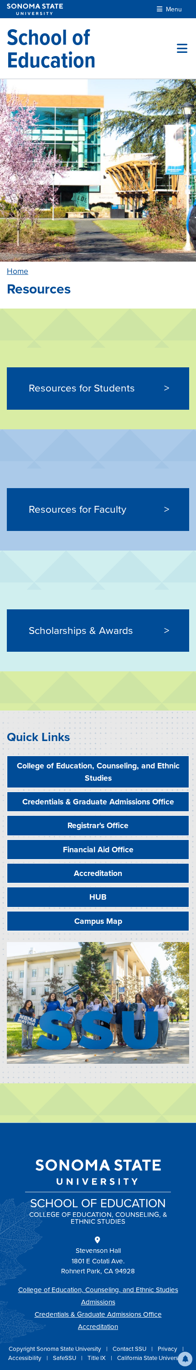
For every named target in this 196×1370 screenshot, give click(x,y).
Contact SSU (130, 1348)
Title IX (97, 1358)
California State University (151, 1358)
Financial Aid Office (98, 849)
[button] (185, 1359)
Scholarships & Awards (81, 630)
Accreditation (98, 873)
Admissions (98, 1302)
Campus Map (98, 921)
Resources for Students (82, 388)
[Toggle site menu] (182, 48)
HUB (98, 897)
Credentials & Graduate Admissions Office (98, 802)
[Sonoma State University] (35, 9)
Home (17, 271)
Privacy (168, 1348)
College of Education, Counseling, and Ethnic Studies (98, 771)
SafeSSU (65, 1358)
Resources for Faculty (77, 509)
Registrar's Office (98, 825)
